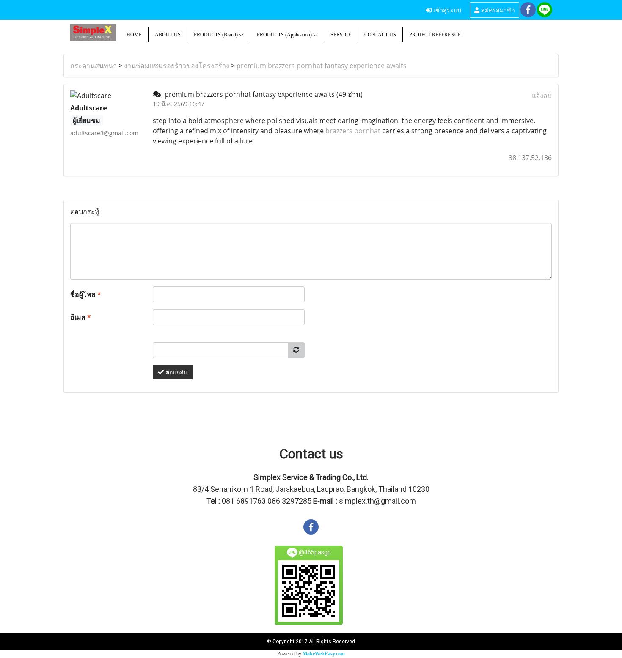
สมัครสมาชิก (497, 9)
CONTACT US (380, 35)
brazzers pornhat (352, 130)
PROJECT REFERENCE (435, 35)
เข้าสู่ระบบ (446, 9)
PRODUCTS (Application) (285, 35)
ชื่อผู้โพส (85, 294)
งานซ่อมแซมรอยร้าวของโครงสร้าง (176, 65)
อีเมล (80, 317)
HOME (134, 35)
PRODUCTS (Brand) (216, 35)
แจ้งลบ (542, 95)
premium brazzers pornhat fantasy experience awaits (322, 65)
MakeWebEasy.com (324, 654)
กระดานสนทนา (93, 65)
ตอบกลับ (175, 372)
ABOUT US (168, 35)
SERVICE (340, 35)
